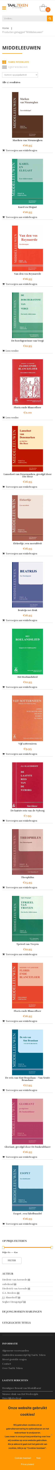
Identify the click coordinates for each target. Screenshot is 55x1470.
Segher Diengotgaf (12, 1301)
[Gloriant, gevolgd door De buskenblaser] (27, 1121)
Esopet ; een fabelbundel (27, 1213)
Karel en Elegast (27, 207)
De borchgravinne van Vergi (27, 340)
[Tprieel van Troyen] (27, 919)
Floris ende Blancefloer (27, 407)
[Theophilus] (27, 852)
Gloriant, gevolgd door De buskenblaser (28, 1146)
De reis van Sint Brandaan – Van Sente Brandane (27, 1079)
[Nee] (51, 1434)
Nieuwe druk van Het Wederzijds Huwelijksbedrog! (20, 1396)
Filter (12, 1260)
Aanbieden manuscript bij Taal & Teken (23, 1355)
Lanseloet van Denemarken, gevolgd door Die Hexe (28, 475)
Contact (6, 1363)
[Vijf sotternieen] (27, 718)
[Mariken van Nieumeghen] (27, 115)
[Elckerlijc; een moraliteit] (27, 518)
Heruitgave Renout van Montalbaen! (21, 1388)
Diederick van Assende (14, 1288)
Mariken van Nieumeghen (28, 140)
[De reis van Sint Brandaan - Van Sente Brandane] (27, 1052)
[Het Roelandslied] (27, 651)
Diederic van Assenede (14, 1279)
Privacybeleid (27, 1464)
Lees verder (12, 350)
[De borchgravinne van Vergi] (27, 315)
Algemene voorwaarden (15, 1350)
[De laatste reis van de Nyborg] (27, 785)
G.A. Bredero (9, 1293)
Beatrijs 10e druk (27, 610)
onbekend (7, 1284)
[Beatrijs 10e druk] (27, 585)
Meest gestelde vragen (14, 1359)
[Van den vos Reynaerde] (27, 248)
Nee (38, 1458)
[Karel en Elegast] (27, 182)
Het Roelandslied (27, 677)
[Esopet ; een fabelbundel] (27, 1188)
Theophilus (27, 877)
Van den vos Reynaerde (27, 273)
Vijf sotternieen (27, 743)
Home (5, 28)
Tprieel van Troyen (27, 944)
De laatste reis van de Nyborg (27, 810)
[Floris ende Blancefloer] (27, 382)
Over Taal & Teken (12, 1368)
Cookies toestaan (23, 1458)
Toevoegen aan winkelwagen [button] (21, 150)
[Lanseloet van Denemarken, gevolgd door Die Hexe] (27, 449)
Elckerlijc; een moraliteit (27, 543)
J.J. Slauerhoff (9, 1297)
